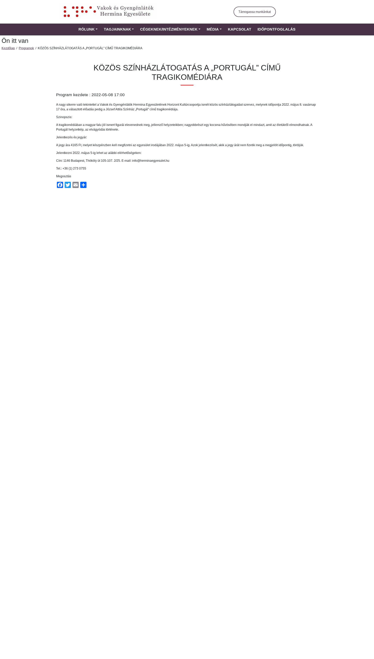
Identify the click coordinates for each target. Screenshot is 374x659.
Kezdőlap (8, 48)
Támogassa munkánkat (254, 11)
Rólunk (87, 29)
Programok (26, 48)
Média (213, 29)
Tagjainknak (117, 29)
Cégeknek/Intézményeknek (169, 29)
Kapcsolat (239, 29)
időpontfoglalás (276, 29)
